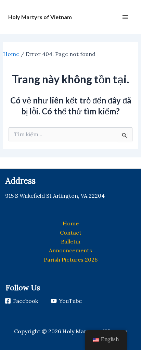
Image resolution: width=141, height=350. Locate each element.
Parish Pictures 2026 (71, 259)
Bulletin (70, 241)
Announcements (70, 250)
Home (11, 54)
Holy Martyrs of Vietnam (40, 17)
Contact (70, 232)
